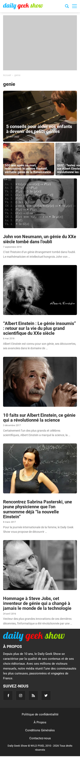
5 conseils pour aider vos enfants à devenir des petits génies (39, 129)
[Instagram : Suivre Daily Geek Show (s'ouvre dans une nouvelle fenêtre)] (20, 695)
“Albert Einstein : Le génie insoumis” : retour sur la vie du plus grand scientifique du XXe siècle (39, 328)
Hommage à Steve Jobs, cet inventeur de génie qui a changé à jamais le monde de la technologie (37, 603)
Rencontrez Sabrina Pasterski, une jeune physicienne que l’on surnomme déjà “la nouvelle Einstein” (37, 509)
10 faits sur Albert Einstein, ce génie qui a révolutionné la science (39, 418)
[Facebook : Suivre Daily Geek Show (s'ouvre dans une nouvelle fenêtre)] (8, 695)
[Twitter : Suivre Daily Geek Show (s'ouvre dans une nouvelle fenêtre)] (46, 695)
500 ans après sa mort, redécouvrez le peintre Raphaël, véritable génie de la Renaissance (28, 169)
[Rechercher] (67, 7)
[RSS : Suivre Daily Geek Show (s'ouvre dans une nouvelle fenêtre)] (33, 695)
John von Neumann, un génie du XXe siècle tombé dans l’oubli (39, 239)
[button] (74, 6)
